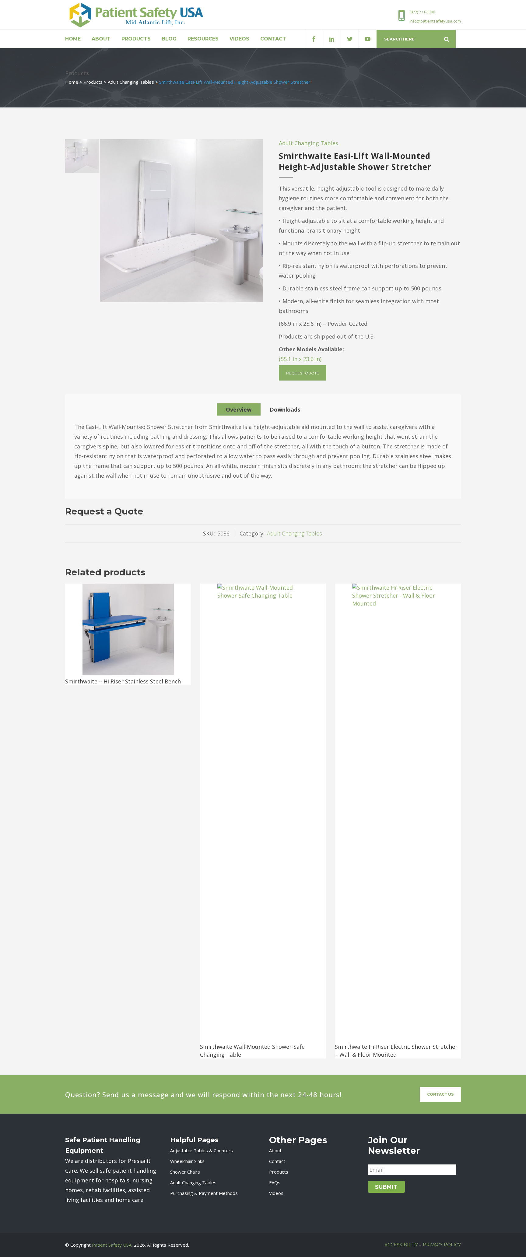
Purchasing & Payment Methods (204, 1193)
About (275, 1150)
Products (93, 82)
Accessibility (401, 1245)
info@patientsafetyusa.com (435, 21)
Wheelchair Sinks (187, 1161)
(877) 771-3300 (422, 12)
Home (71, 82)
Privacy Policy (442, 1245)
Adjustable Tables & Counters (201, 1150)
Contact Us (440, 1094)
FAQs (274, 1182)
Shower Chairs (185, 1172)
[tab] (239, 409)
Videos (276, 1193)
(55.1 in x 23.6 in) (301, 359)
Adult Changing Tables (131, 82)
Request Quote (302, 373)
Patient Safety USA (112, 1245)
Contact (277, 1161)
